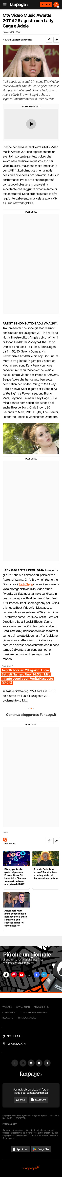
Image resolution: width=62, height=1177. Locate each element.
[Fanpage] (31, 1074)
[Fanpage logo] (19, 5)
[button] (56, 40)
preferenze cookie (26, 1017)
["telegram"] (44, 975)
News (5, 833)
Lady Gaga (26, 584)
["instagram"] (14, 975)
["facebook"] (37, 975)
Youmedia (7, 1007)
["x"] (29, 975)
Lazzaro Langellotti (22, 39)
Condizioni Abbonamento (34, 1012)
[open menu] (4, 4)
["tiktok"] (6, 975)
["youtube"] (21, 975)
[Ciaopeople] (31, 1168)
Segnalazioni (23, 1007)
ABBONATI (46, 5)
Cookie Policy (9, 1012)
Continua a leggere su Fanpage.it (31, 715)
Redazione (7, 1017)
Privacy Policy (41, 1007)
